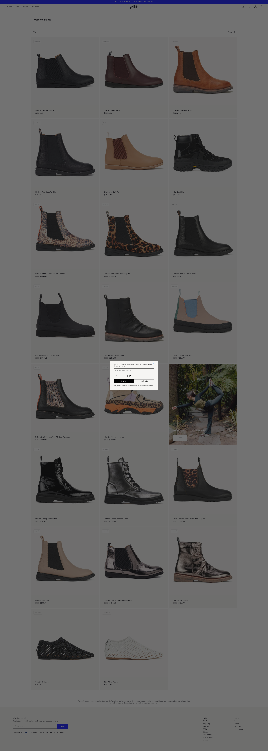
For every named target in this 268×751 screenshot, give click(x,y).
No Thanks (144, 381)
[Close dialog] (154, 363)
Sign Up (123, 381)
